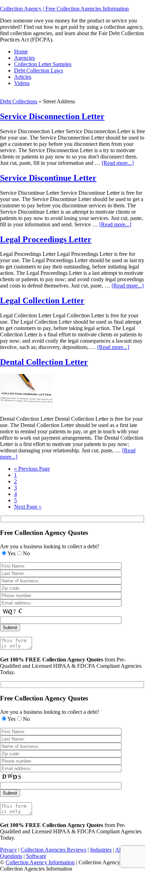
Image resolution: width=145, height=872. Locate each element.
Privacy (8, 850)
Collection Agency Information (40, 862)
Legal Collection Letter (42, 300)
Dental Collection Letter (44, 362)
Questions (11, 856)
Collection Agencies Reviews (53, 850)
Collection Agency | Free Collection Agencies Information (64, 9)
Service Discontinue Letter (48, 177)
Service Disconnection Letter (52, 116)
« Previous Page (32, 469)
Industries (101, 850)
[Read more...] (118, 163)
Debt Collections (18, 101)
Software (36, 856)
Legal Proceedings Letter (46, 239)
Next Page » (28, 507)
